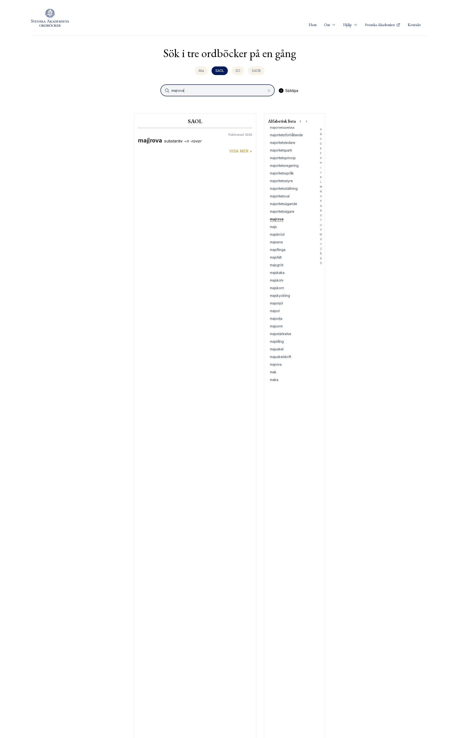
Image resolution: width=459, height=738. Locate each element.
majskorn (277, 288)
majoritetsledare (282, 143)
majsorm (276, 326)
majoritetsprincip (283, 158)
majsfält (276, 257)
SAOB (256, 71)
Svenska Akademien (380, 24)
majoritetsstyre (281, 181)
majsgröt (276, 265)
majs (273, 227)
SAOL (219, 71)
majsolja (276, 318)
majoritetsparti (281, 150)
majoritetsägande (283, 204)
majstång (277, 341)
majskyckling (280, 295)
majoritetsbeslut (282, 127)
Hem (313, 24)
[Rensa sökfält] (269, 90)
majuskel (277, 349)
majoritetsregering (284, 165)
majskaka (277, 273)
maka (274, 380)
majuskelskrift (280, 357)
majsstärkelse (280, 334)
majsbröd (277, 234)
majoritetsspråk (282, 173)
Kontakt (414, 24)
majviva (276, 364)
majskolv (277, 280)
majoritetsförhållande (286, 135)
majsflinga (277, 250)
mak (273, 372)
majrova (277, 219)
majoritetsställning (284, 188)
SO (237, 71)
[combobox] (218, 90)
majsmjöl (276, 303)
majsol (275, 311)
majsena (276, 242)
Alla (201, 71)
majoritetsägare (282, 211)
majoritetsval (280, 196)
